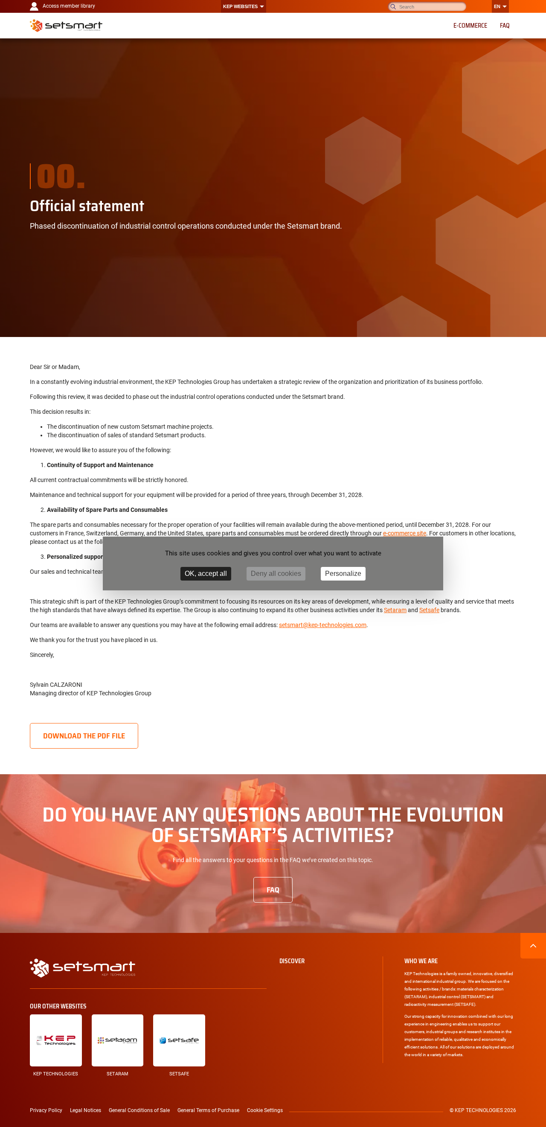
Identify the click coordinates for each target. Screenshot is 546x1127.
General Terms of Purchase (208, 1110)
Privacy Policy (46, 1110)
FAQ (273, 890)
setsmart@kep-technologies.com (322, 625)
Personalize (343, 573)
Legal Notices (85, 1110)
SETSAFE (179, 1074)
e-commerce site (404, 533)
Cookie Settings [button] (265, 1110)
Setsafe (429, 610)
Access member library (69, 6)
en (497, 6)
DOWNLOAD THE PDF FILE (84, 736)
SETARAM (117, 1074)
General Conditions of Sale (139, 1110)
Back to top (533, 946)
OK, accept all (206, 573)
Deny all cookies (276, 573)
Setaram (395, 610)
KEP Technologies (55, 1074)
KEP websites (240, 6)
